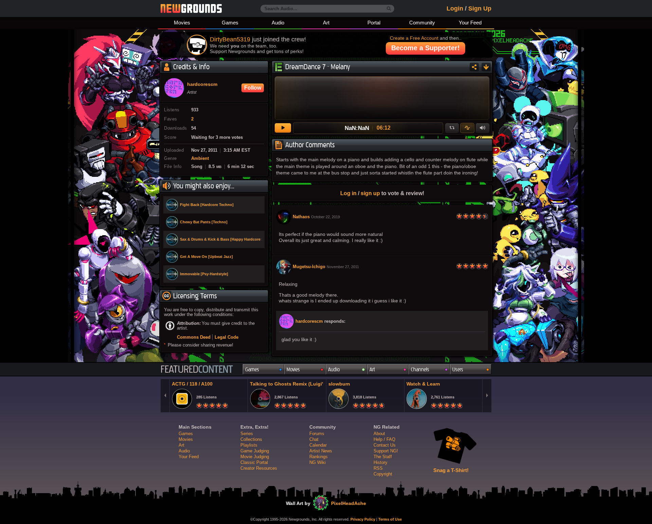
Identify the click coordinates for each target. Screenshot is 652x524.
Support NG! (386, 450)
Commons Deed (194, 337)
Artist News (320, 450)
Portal (373, 22)
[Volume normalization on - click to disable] (467, 128)
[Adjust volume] (482, 128)
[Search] (389, 8)
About (379, 433)
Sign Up (479, 8)
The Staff (383, 456)
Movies (182, 22)
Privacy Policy (362, 519)
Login (455, 8)
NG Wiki (317, 462)
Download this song (486, 67)
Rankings (318, 456)
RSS (378, 468)
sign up (370, 193)
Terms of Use (390, 519)
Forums (316, 433)
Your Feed (470, 22)
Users (457, 369)
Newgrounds (191, 8)
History (380, 462)
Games (230, 22)
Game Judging (254, 450)
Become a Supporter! (425, 48)
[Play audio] (283, 128)
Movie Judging (254, 456)
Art (326, 22)
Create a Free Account (414, 38)
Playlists (248, 445)
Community (422, 22)
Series (246, 433)
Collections (251, 439)
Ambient (200, 158)
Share (474, 67)
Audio (278, 22)
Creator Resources (258, 468)
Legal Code (226, 337)
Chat (314, 439)
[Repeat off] (452, 128)
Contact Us (385, 445)
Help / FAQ (384, 439)
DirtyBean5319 (230, 39)
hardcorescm (309, 321)
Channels (420, 369)
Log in (348, 193)
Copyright (383, 473)
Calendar (318, 445)
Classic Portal (254, 462)
